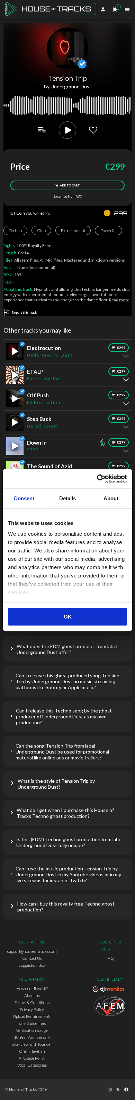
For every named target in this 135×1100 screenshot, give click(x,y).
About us (32, 995)
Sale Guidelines (32, 1023)
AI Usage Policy (32, 1058)
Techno (15, 230)
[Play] (67, 130)
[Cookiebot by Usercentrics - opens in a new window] (97, 478)
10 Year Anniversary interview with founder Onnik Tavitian (32, 1044)
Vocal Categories (32, 1065)
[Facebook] (126, 1089)
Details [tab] (67, 498)
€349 (121, 419)
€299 (121, 348)
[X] (118, 1089)
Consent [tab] (24, 498)
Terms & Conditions (32, 1002)
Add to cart (70, 185)
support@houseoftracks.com (32, 951)
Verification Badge (32, 1030)
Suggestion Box (31, 965)
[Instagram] (109, 1089)
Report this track (24, 312)
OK (68, 617)
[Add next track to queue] (42, 130)
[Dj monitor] (109, 990)
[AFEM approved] (109, 1006)
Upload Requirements (32, 1016)
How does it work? (32, 988)
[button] (67, 649)
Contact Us (32, 958)
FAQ (110, 958)
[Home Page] (52, 9)
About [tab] (111, 498)
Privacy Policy (32, 1009)
